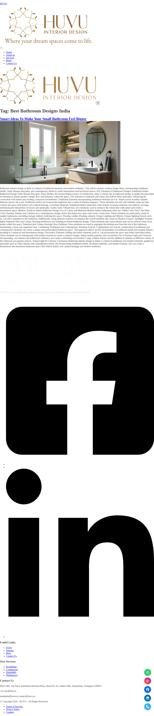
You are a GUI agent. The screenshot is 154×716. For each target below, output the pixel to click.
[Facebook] (80, 464)
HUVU (3, 3)
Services (10, 58)
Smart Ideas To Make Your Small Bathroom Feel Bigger (43, 119)
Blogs (9, 60)
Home (9, 52)
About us (10, 55)
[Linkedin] (80, 637)
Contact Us (11, 63)
